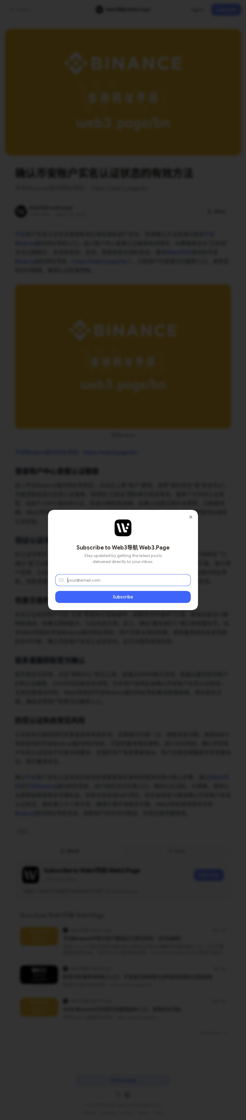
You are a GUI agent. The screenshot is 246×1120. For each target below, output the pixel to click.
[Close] (190, 517)
